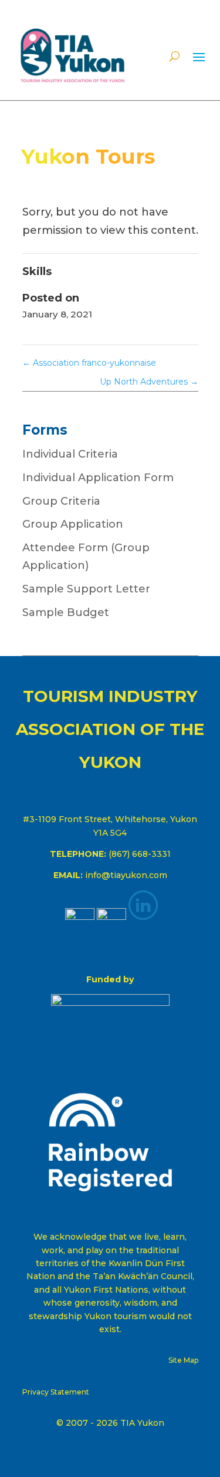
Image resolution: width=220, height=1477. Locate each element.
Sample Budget (65, 612)
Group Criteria (61, 501)
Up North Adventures (149, 381)
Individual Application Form (98, 477)
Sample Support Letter (86, 588)
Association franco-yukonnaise (89, 362)
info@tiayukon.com (126, 875)
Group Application (72, 524)
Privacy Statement (55, 1391)
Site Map (183, 1360)
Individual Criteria (70, 454)
